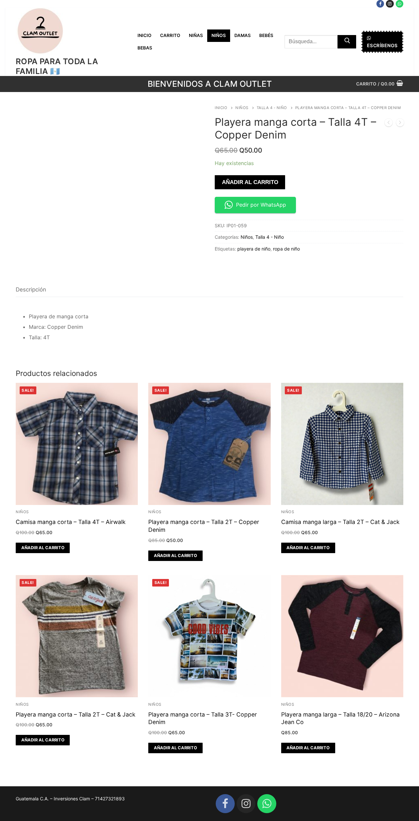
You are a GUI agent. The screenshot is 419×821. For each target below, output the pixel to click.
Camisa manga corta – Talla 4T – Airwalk (71, 521)
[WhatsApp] (399, 4)
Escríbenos (382, 45)
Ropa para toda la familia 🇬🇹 (57, 66)
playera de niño (253, 249)
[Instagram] (389, 4)
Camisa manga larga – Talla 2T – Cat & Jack (340, 521)
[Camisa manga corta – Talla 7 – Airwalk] (388, 124)
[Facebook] (380, 4)
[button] (43, 548)
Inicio (221, 107)
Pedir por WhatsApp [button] (261, 204)
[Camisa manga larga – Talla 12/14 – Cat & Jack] (400, 124)
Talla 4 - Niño (272, 107)
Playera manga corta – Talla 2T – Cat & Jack (76, 714)
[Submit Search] (346, 42)
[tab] (31, 289)
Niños (241, 107)
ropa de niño (286, 249)
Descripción (31, 289)
